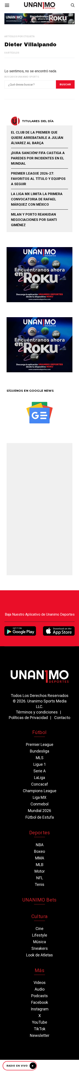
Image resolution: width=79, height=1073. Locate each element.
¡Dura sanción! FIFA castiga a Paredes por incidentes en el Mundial (38, 158)
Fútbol (39, 732)
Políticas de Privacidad (28, 717)
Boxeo (39, 851)
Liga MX (39, 797)
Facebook (39, 1002)
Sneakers (39, 948)
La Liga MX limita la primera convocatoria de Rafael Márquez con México (37, 199)
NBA (39, 844)
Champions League (39, 790)
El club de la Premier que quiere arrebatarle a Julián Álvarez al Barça (37, 137)
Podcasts (39, 995)
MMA (39, 858)
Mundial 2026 (39, 810)
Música (39, 941)
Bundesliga (39, 751)
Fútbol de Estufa (39, 817)
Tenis (39, 884)
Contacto (62, 717)
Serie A (39, 771)
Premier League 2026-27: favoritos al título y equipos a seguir (38, 178)
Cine (39, 928)
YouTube (39, 1022)
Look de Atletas (39, 955)
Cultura (39, 916)
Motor (39, 871)
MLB (39, 864)
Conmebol (39, 804)
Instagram (39, 1009)
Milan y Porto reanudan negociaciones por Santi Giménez (34, 219)
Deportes (39, 832)
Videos (40, 982)
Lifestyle (39, 935)
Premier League (39, 744)
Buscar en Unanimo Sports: (22, 77)
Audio (40, 989)
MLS (39, 757)
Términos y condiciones (37, 712)
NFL (39, 878)
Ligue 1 (39, 764)
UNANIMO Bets (39, 900)
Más (39, 970)
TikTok (39, 1028)
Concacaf (39, 784)
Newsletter (39, 1035)
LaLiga (39, 777)
